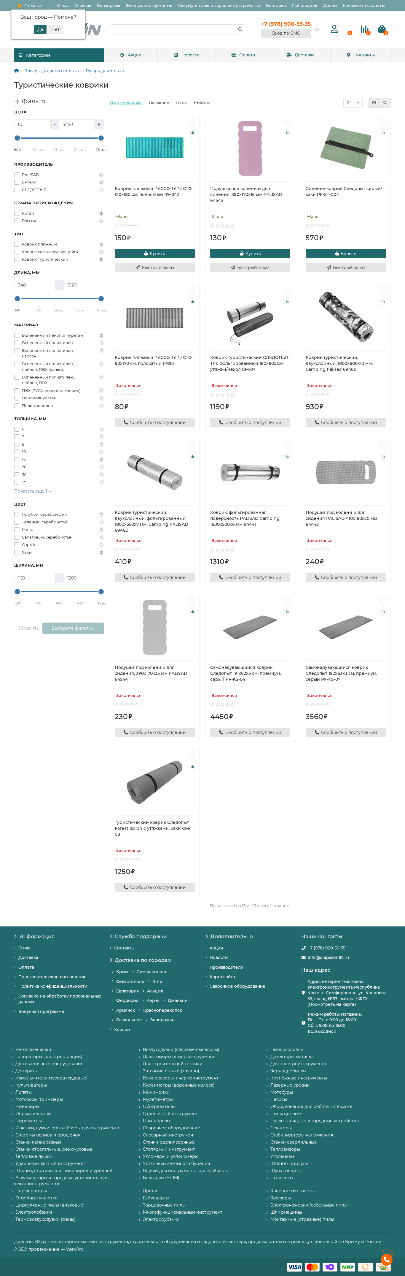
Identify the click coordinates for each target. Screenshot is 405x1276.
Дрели (330, 5)
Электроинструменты (149, 5)
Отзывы (83, 5)
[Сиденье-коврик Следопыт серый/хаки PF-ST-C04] (346, 148)
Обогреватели (159, 1106)
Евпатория (127, 991)
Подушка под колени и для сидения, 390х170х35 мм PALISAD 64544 (151, 673)
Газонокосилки (287, 1049)
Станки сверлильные (293, 1142)
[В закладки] (192, 121)
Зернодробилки (288, 1071)
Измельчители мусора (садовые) (51, 1078)
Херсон (122, 1029)
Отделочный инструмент (170, 1113)
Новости (190, 55)
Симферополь (152, 971)
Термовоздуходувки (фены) (45, 1219)
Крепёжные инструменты (298, 1078)
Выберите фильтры (73, 628)
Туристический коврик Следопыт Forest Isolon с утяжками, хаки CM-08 (152, 828)
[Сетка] (374, 103)
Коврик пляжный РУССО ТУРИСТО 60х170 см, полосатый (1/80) (153, 360)
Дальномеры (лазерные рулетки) (179, 1056)
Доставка (305, 55)
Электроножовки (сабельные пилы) (309, 1205)
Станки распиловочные (168, 1142)
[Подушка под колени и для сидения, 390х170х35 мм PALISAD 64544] (155, 627)
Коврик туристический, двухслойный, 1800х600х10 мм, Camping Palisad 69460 (339, 363)
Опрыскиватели (33, 1113)
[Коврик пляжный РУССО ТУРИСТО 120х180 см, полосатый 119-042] (155, 148)
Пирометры (28, 1120)
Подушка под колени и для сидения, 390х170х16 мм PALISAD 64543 (246, 194)
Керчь (153, 1000)
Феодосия (127, 1000)
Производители (226, 967)
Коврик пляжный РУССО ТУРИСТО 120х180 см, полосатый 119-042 (153, 191)
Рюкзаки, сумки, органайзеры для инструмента (67, 1128)
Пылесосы (281, 1177)
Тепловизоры (285, 1149)
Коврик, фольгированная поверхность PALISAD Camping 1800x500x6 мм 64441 (245, 518)
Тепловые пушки (33, 1156)
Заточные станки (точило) (171, 1071)
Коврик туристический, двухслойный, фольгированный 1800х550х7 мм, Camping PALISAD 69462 (151, 521)
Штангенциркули (289, 1163)
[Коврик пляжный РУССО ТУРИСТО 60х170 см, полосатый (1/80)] (155, 317)
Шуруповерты (286, 1170)
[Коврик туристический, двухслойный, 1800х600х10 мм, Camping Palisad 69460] (346, 317)
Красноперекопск (162, 1010)
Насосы (278, 1099)
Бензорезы (108, 5)
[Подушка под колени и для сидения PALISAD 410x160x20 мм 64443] (346, 472)
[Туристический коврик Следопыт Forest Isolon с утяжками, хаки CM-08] (155, 782)
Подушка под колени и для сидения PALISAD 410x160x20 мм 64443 (341, 518)
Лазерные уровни (290, 1085)
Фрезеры (280, 1198)
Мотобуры (281, 1092)
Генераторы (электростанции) (48, 1056)
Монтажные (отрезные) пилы (302, 1219)
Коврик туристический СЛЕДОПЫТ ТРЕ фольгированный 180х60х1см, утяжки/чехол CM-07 (249, 363)
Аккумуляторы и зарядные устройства (219, 5)
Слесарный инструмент (169, 1135)
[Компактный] (385, 103)
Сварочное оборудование (237, 986)
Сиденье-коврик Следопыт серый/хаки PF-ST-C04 (344, 191)
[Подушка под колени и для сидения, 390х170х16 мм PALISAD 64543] (250, 148)
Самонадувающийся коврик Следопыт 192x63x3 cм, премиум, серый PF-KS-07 (341, 673)
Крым (122, 971)
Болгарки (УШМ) (161, 1177)
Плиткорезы (156, 1120)
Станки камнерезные (38, 1142)
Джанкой (177, 1000)
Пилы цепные (285, 1113)
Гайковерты (304, 5)
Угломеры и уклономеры (170, 1156)
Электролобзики (33, 1212)
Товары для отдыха (104, 70)
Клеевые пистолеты (364, 5)
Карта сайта (222, 976)
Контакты (364, 55)
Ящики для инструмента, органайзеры (185, 1170)
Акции (135, 55)
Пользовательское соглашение (52, 976)
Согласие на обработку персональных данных (59, 999)
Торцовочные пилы (164, 1205)
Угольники (282, 1156)
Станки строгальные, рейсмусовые (54, 1149)
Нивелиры (27, 1106)
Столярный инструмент (169, 1149)
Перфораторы (31, 1190)
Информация (37, 936)
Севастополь (130, 981)
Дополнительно (232, 936)
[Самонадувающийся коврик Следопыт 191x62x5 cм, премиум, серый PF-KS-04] (250, 627)
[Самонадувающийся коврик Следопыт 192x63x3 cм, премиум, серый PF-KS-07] (346, 627)
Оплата (247, 55)
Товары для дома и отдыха (52, 70)
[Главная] (16, 70)
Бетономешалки (33, 1049)
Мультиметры (158, 1099)
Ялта (157, 981)
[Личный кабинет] (334, 29)
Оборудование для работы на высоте (311, 1106)
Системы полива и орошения (47, 1135)
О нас (63, 5)
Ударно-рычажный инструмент (49, 1163)
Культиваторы (31, 1085)
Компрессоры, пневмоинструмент (181, 1078)
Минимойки (156, 1092)
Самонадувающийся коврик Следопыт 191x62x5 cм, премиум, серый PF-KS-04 (245, 673)
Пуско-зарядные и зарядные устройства (314, 1120)
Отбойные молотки (36, 1198)
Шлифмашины (286, 1212)
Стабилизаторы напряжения (301, 1135)
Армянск (125, 1010)
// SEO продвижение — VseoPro (49, 1249)
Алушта (155, 991)
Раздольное (129, 1019)
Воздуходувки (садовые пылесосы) (181, 1049)
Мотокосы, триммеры (39, 1099)
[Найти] (240, 29)
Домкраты (26, 1071)
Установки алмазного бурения (176, 1163)
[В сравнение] (192, 133)
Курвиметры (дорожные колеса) (179, 1085)
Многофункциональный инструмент (182, 1212)
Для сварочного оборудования (49, 1063)
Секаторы (281, 1128)
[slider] (17, 138)
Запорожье (162, 1019)
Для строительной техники (173, 1063)
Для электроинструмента (298, 1063)
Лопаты (23, 1092)
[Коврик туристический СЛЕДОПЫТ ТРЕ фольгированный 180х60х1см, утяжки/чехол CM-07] (250, 317)
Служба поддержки (141, 936)
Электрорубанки (161, 1219)
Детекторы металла (292, 1056)
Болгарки (276, 5)
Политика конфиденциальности (52, 986)
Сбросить (28, 628)
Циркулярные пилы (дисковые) (50, 1205)
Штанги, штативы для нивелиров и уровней (64, 1170)
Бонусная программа (41, 1011)
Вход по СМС (286, 33)
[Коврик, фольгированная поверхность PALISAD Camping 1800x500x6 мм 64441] (250, 472)
